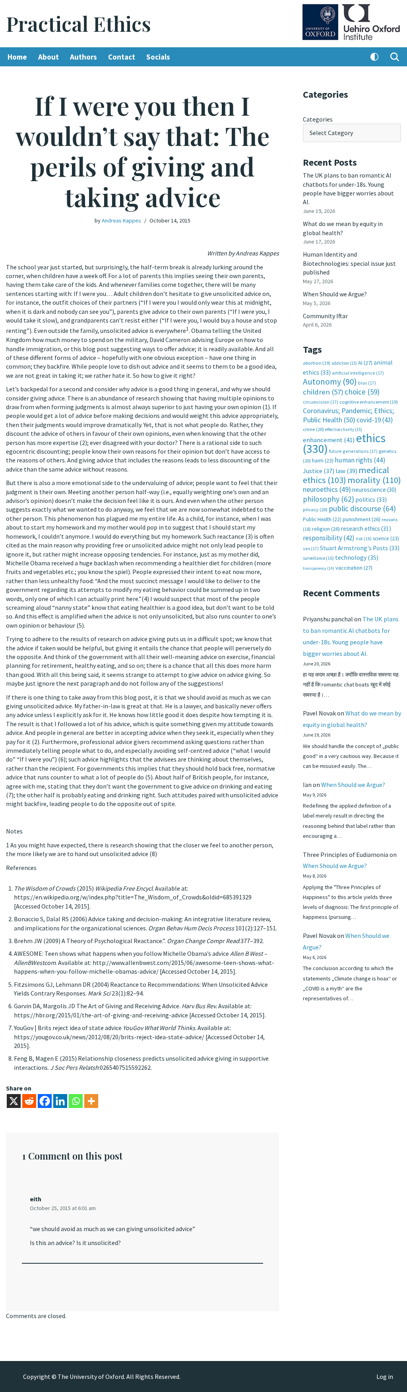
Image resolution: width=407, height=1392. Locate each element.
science (386, 538)
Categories (318, 119)
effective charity (343, 429)
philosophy (328, 499)
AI (365, 362)
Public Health (322, 519)
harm (322, 460)
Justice (318, 471)
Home (17, 57)
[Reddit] (29, 1101)
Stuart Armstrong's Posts (359, 548)
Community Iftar (325, 316)
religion (326, 528)
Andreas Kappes (121, 220)
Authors (83, 57)
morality (374, 479)
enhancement (329, 439)
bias (367, 383)
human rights (360, 460)
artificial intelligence (358, 373)
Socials (158, 57)
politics (371, 499)
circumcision (320, 402)
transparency (318, 568)
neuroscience (374, 489)
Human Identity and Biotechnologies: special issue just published (349, 263)
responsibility (329, 538)
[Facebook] (45, 1101)
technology (356, 557)
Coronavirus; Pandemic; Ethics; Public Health (348, 415)
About (48, 57)
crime (313, 429)
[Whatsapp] (76, 1101)
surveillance (318, 558)
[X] (14, 1101)
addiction (344, 363)
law (346, 471)
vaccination (353, 567)
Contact (121, 57)
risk (364, 538)
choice (362, 391)
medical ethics (346, 474)
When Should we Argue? (335, 294)
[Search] (394, 56)
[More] (91, 1101)
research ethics (366, 528)
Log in (384, 1376)
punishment (361, 519)
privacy (315, 509)
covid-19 (375, 420)
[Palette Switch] (374, 57)
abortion (316, 363)
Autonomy (330, 381)
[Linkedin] (60, 1101)
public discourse (362, 508)
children (323, 391)
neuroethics (327, 489)
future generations (353, 451)
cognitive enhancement (368, 402)
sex (311, 548)
